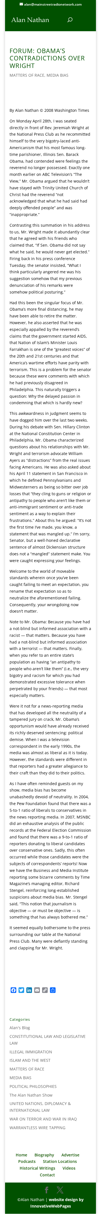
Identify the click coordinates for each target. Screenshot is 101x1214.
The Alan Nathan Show (31, 1095)
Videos (69, 1168)
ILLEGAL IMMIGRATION (31, 1051)
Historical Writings (37, 1168)
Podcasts (27, 1161)
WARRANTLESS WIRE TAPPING (37, 1127)
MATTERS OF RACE (27, 75)
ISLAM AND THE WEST (30, 1060)
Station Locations (60, 1161)
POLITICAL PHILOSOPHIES (33, 1086)
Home (21, 1155)
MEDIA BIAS (57, 75)
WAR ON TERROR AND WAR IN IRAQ (43, 1119)
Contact (47, 1174)
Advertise (70, 1155)
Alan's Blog (20, 1027)
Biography (44, 1155)
